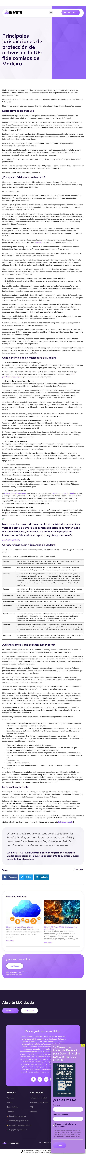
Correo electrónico (60, 1114)
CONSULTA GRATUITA (11, 540)
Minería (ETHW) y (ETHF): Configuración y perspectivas (60, 928)
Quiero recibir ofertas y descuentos (65, 1125)
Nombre (56, 1105)
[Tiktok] (40, 1079)
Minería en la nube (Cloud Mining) (19, 927)
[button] (51, 12)
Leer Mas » (10, 940)
